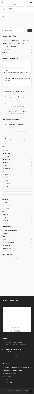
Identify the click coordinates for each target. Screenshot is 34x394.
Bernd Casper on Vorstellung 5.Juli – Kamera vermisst (17, 63)
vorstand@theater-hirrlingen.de (13, 349)
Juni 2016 (5, 214)
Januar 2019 (5, 187)
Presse (4, 239)
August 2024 (5, 156)
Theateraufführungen (8, 242)
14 (5, 124)
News (3, 236)
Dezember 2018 (6, 190)
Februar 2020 (6, 168)
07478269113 (8, 347)
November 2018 (6, 193)
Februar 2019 (6, 183)
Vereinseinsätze (6, 248)
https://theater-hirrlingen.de (12, 351)
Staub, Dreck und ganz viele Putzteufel (19, 96)
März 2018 (5, 202)
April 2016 (5, 220)
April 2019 (5, 177)
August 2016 (5, 208)
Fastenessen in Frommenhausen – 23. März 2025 (15, 40)
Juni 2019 (5, 174)
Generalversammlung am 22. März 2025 (13, 43)
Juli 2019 (4, 171)
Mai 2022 (4, 165)
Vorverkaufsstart (6, 49)
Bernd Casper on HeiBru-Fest (11, 70)
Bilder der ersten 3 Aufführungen (17, 131)
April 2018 (5, 199)
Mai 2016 (4, 217)
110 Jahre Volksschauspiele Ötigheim (18, 111)
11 (5, 131)
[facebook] (17, 258)
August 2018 (5, 196)
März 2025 (5, 150)
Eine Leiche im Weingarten (16, 124)
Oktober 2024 (6, 153)
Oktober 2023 (6, 159)
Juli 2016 (4, 211)
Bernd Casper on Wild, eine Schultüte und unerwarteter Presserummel (17, 79)
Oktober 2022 (6, 162)
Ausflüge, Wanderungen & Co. (10, 230)
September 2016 (6, 205)
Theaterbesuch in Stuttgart (9, 46)
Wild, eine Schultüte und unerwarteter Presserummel (18, 103)
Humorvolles (5, 233)
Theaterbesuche (6, 245)
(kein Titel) (5, 52)
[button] (29, 30)
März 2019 (5, 180)
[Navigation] (31, 3)
